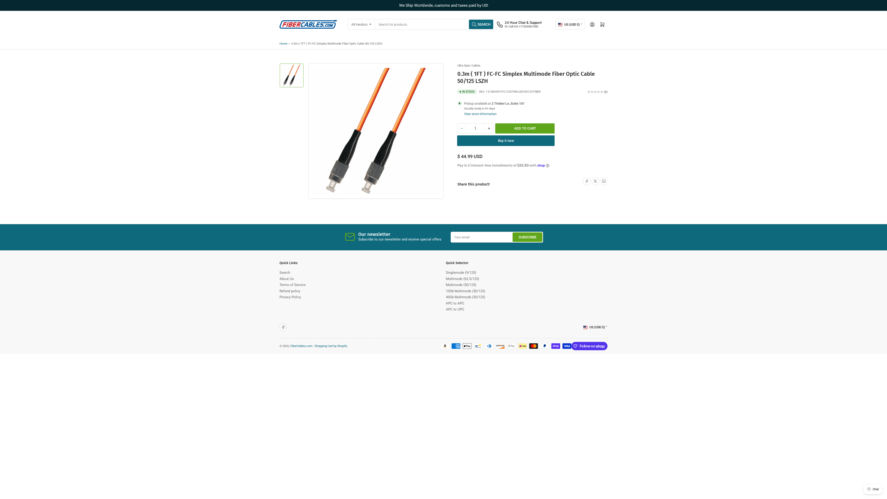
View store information (480, 114)
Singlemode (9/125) (461, 273)
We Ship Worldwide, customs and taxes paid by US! (443, 5)
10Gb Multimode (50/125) (465, 291)
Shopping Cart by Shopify (331, 346)
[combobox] (434, 24)
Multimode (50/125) (461, 285)
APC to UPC (455, 309)
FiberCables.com (301, 346)
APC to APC (455, 303)
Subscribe (527, 237)
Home (283, 43)
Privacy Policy (290, 297)
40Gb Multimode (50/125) (465, 297)
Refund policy (289, 291)
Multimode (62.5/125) (462, 279)
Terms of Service (292, 285)
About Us (286, 279)
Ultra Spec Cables (468, 65)
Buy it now (506, 141)
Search (284, 273)
